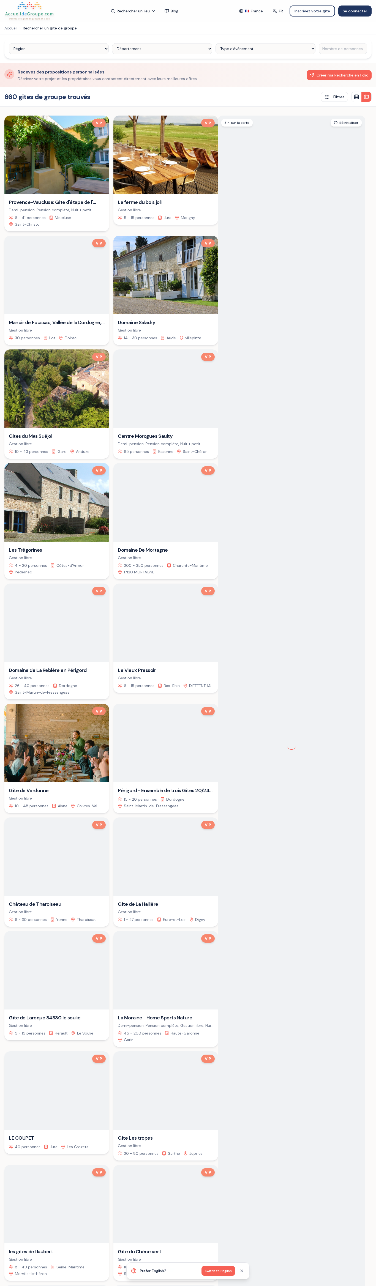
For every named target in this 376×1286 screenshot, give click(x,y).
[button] (333, 786)
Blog (174, 11)
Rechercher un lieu (133, 11)
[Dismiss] (241, 1271)
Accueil (10, 28)
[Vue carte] (366, 97)
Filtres (338, 96)
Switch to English (218, 1271)
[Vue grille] (356, 97)
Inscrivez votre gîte (312, 11)
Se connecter (355, 11)
